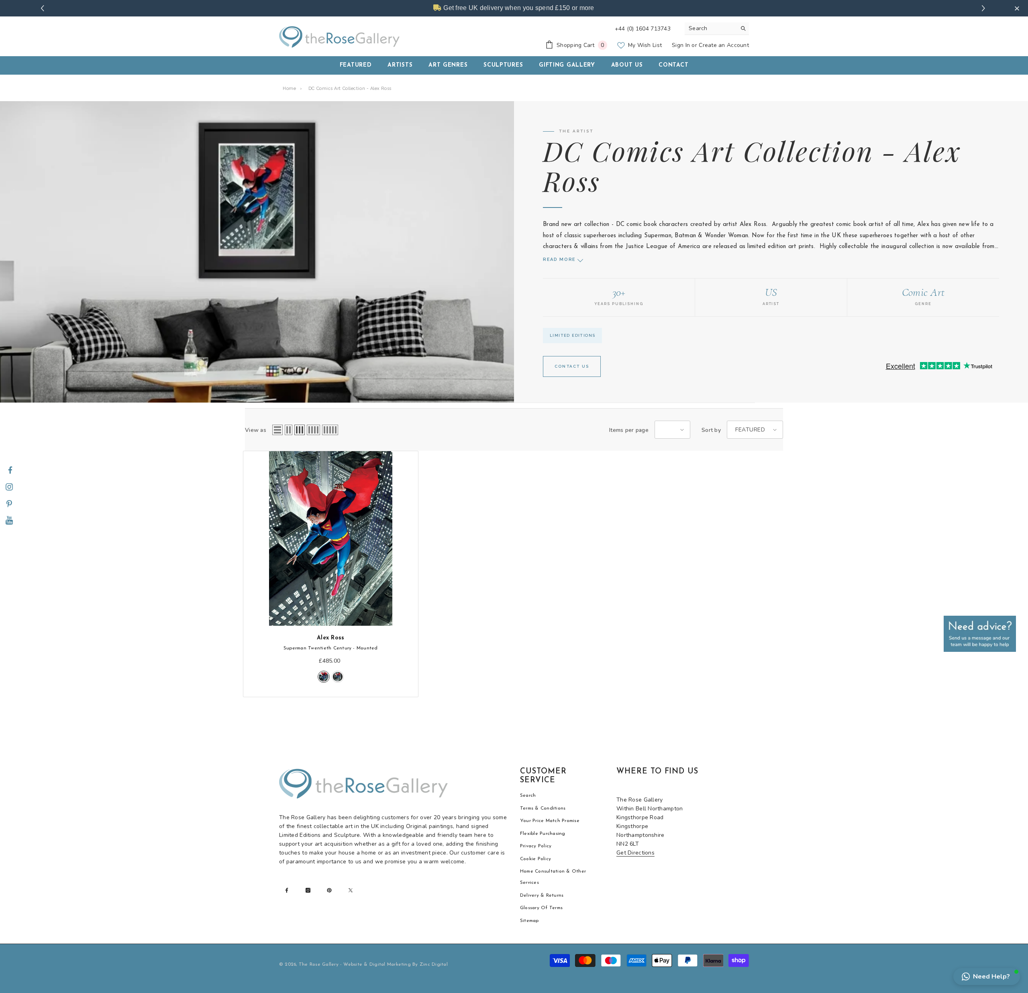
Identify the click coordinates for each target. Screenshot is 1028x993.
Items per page (629, 430)
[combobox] (710, 28)
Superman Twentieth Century (331, 648)
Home (289, 88)
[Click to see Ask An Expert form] (980, 634)
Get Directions (635, 853)
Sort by (711, 430)
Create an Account (724, 45)
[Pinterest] (9, 504)
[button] (277, 430)
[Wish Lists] (411, 468)
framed (338, 677)
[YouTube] (9, 521)
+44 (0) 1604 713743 (643, 29)
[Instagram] (9, 487)
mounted (324, 677)
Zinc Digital (434, 964)
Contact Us (572, 366)
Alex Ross (331, 638)
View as (255, 430)
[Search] (717, 28)
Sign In (681, 45)
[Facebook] (10, 470)
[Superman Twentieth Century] (330, 538)
